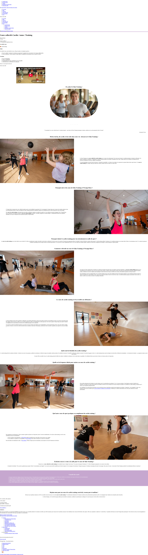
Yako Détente (28, 438)
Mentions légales (5, 544)
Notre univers (4, 527)
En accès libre (4, 13)
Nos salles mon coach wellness (10, 526)
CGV (3, 546)
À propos (4, 517)
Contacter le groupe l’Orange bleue (8, 549)
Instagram (10, 533)
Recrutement (7, 529)
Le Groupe (7, 520)
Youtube (16, 533)
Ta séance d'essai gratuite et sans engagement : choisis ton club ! (11, 554)
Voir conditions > (3, 507)
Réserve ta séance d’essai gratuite (6, 514)
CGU (3, 545)
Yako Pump (24, 437)
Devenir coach (5, 2)
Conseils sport (4, 1)
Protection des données (6, 543)
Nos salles (4, 9)
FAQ (3, 547)
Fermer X (2, 509)
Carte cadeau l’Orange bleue (10, 525)
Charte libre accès (8, 519)
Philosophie (7, 521)
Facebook (6, 533)
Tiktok (13, 533)
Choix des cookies (5, 550)
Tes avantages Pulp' (8, 530)
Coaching (4, 11)
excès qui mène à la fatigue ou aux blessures (102, 388)
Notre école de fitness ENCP (10, 531)
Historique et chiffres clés (9, 522)
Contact (3, 3)
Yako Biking (24, 440)
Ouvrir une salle (5, 5)
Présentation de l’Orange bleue (10, 518)
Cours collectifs (5, 12)
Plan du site (4, 548)
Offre (3, 10)
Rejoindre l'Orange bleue (6, 4)
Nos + (3, 14)
